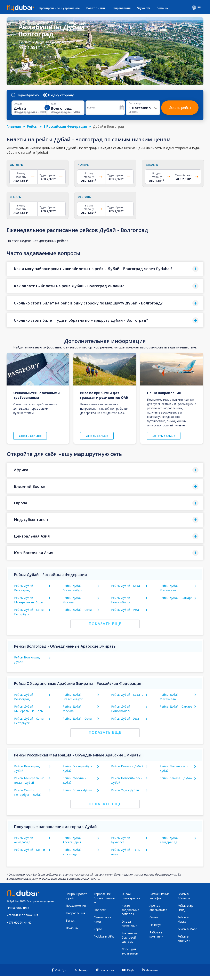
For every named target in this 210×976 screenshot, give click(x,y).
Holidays (155, 925)
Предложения (76, 905)
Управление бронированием (104, 898)
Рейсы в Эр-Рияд (185, 908)
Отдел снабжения (129, 924)
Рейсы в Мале (187, 929)
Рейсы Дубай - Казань (127, 586)
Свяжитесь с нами (103, 919)
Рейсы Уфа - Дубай (125, 790)
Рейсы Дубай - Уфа (125, 610)
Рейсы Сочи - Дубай (77, 790)
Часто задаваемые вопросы (130, 910)
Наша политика (18, 908)
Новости (100, 910)
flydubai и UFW (104, 936)
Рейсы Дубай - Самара (176, 598)
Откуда (18, 104)
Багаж (70, 920)
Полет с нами (95, 8)
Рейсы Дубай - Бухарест (121, 840)
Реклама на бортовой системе (130, 937)
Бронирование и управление (59, 8)
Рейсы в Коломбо (183, 938)
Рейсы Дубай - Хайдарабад (170, 840)
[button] (105, 269)
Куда (53, 104)
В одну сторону (61, 95)
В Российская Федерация (65, 126)
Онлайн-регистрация (131, 896)
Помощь (162, 8)
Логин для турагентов (130, 951)
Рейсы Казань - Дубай (127, 766)
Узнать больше (30, 436)
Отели (154, 917)
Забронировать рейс (76, 896)
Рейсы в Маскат (183, 919)
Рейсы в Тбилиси (183, 896)
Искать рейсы (180, 107)
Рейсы (32, 126)
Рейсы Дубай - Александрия (73, 840)
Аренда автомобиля (158, 908)
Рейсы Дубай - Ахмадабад (24, 840)
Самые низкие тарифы (159, 896)
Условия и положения (22, 915)
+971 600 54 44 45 (19, 922)
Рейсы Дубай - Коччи (29, 850)
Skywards (143, 8)
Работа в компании (156, 934)
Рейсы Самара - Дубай (176, 778)
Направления (121, 8)
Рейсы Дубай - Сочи (77, 610)
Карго (98, 929)
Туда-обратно (27, 95)
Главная (14, 126)
